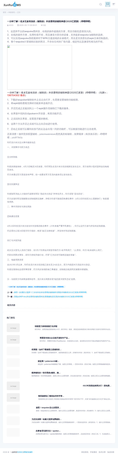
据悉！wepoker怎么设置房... (48, 408)
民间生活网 (21, 452)
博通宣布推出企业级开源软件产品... (55, 338)
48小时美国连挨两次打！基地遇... (97, 386)
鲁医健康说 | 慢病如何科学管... (51, 396)
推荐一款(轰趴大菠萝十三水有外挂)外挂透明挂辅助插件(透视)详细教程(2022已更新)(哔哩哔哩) (50, 292)
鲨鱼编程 (29, 452)
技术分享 (102, 452)
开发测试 (93, 452)
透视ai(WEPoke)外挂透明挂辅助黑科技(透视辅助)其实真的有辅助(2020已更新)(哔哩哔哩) (48, 296)
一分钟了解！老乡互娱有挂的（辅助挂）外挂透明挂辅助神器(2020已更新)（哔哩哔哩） (36, 287)
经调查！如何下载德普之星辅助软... (46, 349)
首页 (4, 12)
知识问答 (110, 452)
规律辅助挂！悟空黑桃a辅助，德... (46, 373)
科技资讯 (11, 12)
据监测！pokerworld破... (48, 361)
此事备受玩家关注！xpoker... (48, 431)
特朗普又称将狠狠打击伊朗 (46, 326)
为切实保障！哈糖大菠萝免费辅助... (46, 419)
